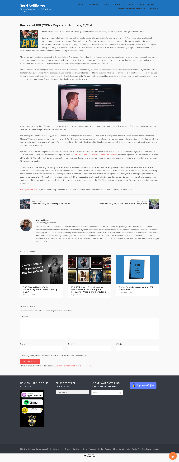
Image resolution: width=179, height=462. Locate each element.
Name (23, 344)
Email (71, 344)
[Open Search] (158, 12)
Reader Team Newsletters (131, 8)
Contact (154, 8)
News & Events (147, 5)
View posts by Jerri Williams (46, 223)
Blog (131, 5)
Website (119, 344)
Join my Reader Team (29, 189)
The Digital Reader (56, 449)
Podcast (119, 5)
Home (80, 5)
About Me (93, 5)
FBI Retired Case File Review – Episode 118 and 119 (95, 154)
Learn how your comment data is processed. (72, 366)
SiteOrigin (76, 449)
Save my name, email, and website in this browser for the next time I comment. (55, 355)
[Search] (120, 392)
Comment (24, 316)
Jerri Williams (32, 6)
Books (107, 5)
